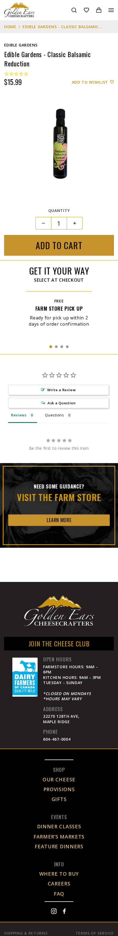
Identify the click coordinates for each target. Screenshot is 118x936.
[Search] (74, 10)
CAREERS (59, 883)
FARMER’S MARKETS (59, 836)
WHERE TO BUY (59, 873)
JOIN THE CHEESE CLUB (59, 643)
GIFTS (59, 799)
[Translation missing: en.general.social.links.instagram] (54, 911)
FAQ (59, 893)
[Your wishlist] (86, 10)
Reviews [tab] (19, 415)
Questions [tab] (54, 415)
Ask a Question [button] (61, 403)
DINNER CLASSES (59, 826)
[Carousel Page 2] (56, 346)
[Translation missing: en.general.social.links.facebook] (64, 911)
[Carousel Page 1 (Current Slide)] (50, 346)
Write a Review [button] (61, 389)
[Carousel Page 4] (67, 346)
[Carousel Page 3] (61, 346)
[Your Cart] (99, 10)
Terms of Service (94, 933)
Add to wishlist (90, 82)
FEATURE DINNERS (59, 846)
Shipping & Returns (26, 933)
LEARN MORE (59, 519)
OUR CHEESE (59, 779)
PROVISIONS (59, 789)
